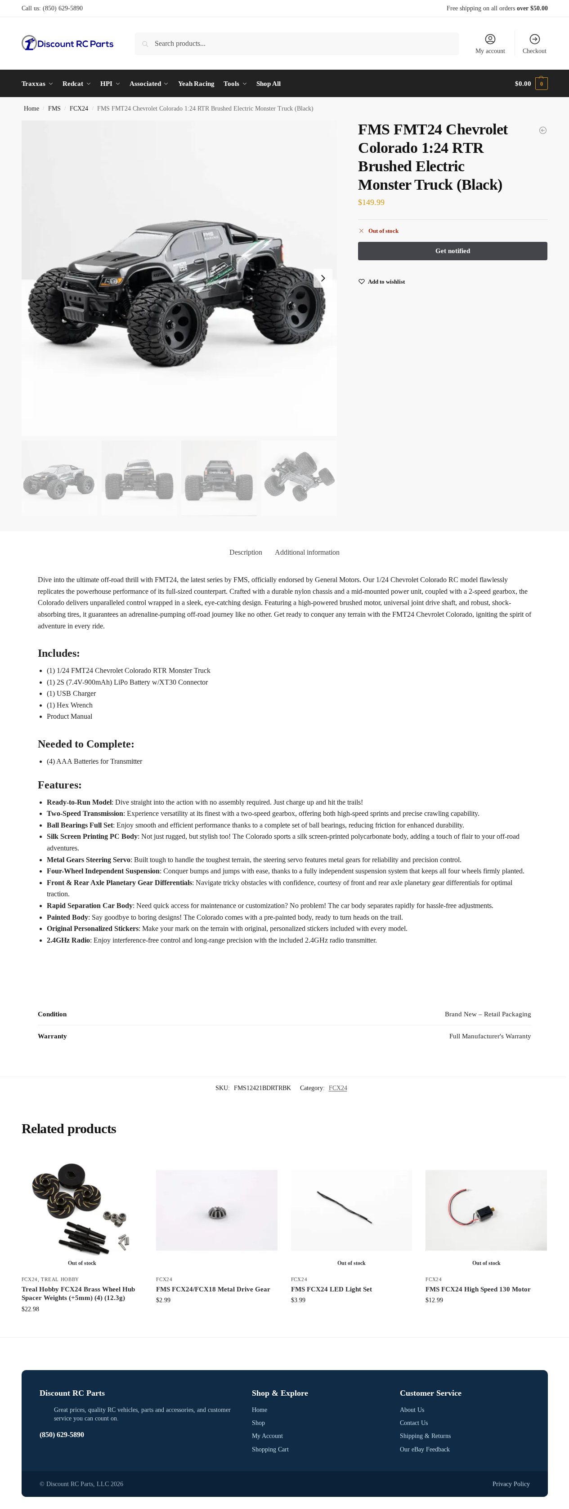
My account (490, 51)
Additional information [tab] (307, 552)
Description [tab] (245, 552)
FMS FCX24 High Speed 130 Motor (478, 1289)
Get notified (82, 1328)
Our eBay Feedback (425, 1449)
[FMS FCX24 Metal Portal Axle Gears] (542, 130)
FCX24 (79, 108)
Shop (258, 1423)
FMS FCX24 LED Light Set (331, 1289)
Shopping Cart (270, 1449)
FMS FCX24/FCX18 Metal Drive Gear (213, 1289)
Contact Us (414, 1423)
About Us (412, 1410)
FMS (54, 108)
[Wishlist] (129, 1163)
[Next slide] (323, 278)
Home (31, 108)
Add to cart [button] (217, 1319)
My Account (267, 1436)
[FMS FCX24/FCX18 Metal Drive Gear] (217, 1210)
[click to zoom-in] (179, 278)
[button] (531, 83)
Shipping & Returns (425, 1436)
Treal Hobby (60, 1279)
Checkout (535, 51)
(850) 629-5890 (63, 8)
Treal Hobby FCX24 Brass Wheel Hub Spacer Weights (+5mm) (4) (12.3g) (78, 1294)
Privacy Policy (511, 1484)
